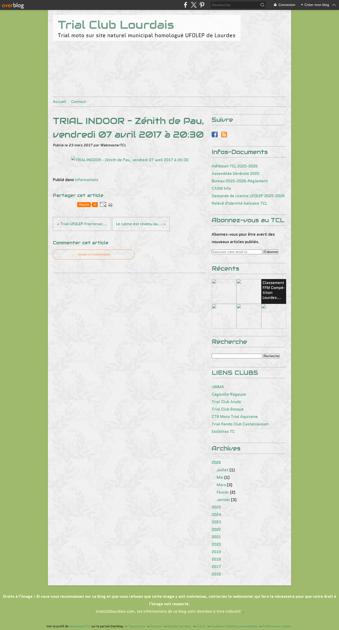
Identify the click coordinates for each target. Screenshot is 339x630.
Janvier (223, 500)
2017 (216, 566)
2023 (216, 522)
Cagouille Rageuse (229, 394)
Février (223, 492)
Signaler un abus (180, 626)
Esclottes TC (223, 431)
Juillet (223, 470)
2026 (216, 462)
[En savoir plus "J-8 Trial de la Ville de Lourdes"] (273, 316)
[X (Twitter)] (194, 5)
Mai (220, 477)
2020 (216, 544)
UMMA (218, 387)
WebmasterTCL (80, 626)
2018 (216, 559)
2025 (216, 507)
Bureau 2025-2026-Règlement (240, 181)
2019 (216, 552)
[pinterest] (202, 5)
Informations (86, 180)
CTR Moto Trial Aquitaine (235, 416)
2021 (216, 537)
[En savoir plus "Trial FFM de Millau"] (224, 291)
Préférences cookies (277, 626)
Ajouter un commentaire (94, 254)
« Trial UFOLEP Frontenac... (82, 224)
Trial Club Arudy (226, 402)
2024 (216, 514)
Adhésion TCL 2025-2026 (235, 166)
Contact (78, 101)
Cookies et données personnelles (234, 626)
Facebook (215, 134)
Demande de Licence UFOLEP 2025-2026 (248, 196)
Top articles (136, 626)
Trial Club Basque (228, 409)
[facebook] (185, 5)
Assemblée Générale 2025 (236, 173)
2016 (216, 574)
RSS (224, 134)
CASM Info (221, 188)
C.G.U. (201, 626)
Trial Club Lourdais (116, 25)
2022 (216, 529)
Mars (221, 485)
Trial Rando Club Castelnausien (240, 424)
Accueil (59, 101)
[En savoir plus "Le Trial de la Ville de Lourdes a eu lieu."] (224, 316)
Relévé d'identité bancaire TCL (239, 203)
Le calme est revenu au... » (141, 224)
